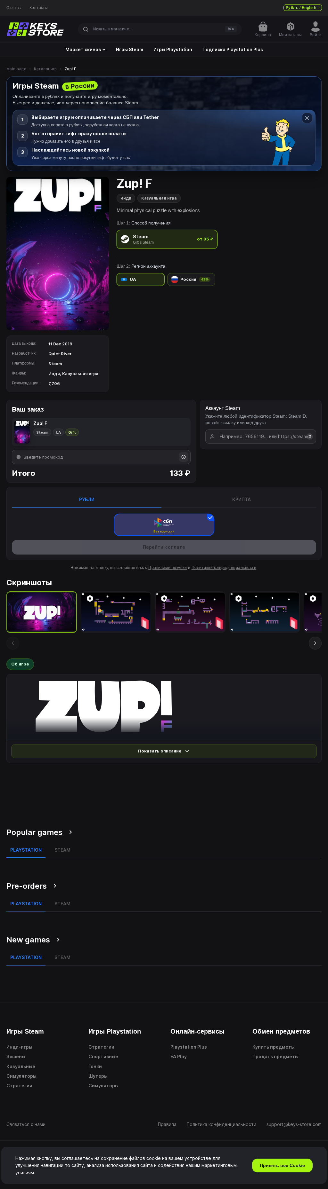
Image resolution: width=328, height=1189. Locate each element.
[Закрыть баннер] (307, 118)
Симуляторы (21, 1076)
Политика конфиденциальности (221, 1124)
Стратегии (19, 1085)
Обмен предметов (281, 1031)
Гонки (95, 1066)
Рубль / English (301, 7)
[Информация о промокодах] (183, 457)
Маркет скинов (83, 49)
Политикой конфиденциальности (224, 567)
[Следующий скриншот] (315, 643)
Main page (16, 69)
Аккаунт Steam (222, 408)
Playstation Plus (188, 1047)
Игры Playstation (172, 49)
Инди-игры (19, 1047)
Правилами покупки (167, 567)
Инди (125, 198)
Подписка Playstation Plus (232, 49)
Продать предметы (275, 1056)
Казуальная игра (159, 198)
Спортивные (103, 1056)
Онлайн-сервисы (197, 1031)
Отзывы (14, 8)
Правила (167, 1124)
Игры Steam (129, 49)
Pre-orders (26, 886)
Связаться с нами (25, 1124)
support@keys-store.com (294, 1124)
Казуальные (20, 1066)
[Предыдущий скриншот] (12, 643)
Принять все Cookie (282, 1165)
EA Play (178, 1056)
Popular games (34, 832)
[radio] (167, 239)
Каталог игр (45, 69)
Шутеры (98, 1076)
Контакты (38, 8)
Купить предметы (273, 1047)
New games (28, 939)
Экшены (15, 1056)
